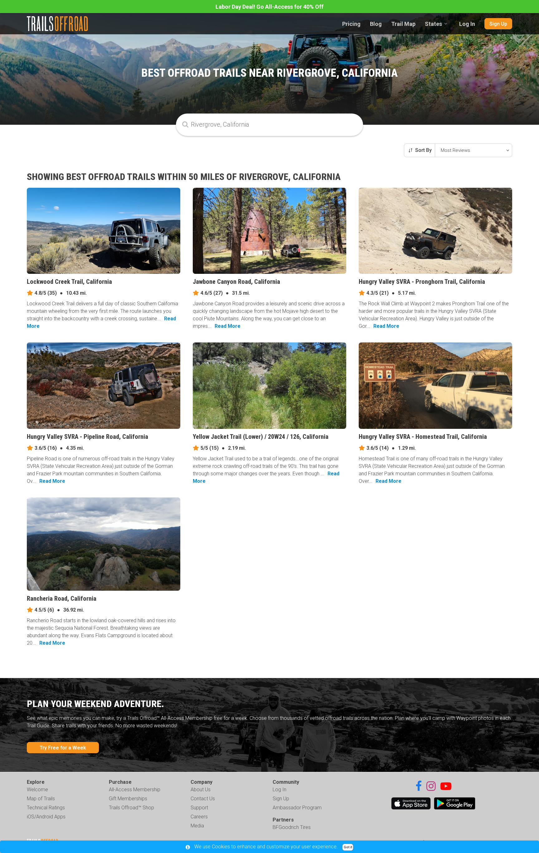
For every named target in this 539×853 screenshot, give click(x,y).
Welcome (37, 789)
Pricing (351, 24)
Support (199, 808)
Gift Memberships (128, 799)
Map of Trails (41, 799)
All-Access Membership (134, 789)
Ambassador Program (297, 808)
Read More (227, 326)
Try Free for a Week (63, 748)
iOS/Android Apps (46, 817)
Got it (348, 847)
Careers (199, 817)
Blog (376, 24)
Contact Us (203, 799)
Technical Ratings (46, 808)
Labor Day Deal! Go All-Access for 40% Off (269, 6)
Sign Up (498, 24)
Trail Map (403, 24)
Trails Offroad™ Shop (131, 808)
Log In (467, 24)
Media (197, 826)
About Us (201, 789)
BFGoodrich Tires (292, 827)
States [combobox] (433, 24)
